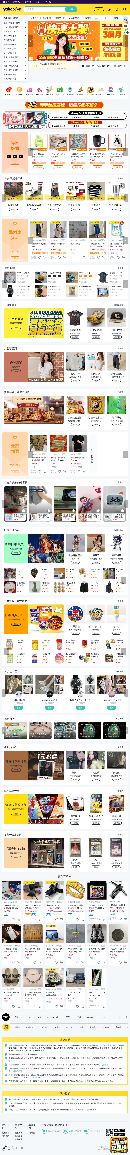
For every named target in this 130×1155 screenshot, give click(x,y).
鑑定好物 (47, 17)
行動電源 (30, 1027)
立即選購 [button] (75, 823)
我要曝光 (15, 163)
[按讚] (24, 510)
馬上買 (120, 392)
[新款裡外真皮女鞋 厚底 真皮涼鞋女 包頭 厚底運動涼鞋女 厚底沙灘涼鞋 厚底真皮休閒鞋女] (59, 689)
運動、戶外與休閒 (11, 61)
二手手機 (16, 1027)
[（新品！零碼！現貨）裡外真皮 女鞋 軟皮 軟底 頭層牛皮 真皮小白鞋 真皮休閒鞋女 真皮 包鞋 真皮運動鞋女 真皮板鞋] (59, 679)
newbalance (92, 1017)
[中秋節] (117, 115)
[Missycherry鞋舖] (49, 694)
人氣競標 (87, 17)
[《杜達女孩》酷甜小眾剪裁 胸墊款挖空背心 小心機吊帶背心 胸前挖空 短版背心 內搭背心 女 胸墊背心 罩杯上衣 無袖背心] (121, 679)
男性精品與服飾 (10, 48)
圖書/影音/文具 (10, 31)
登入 (99, 9)
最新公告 (18, 1139)
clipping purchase (44, 257)
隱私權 (107, 1149)
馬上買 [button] (75, 424)
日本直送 (34, 17)
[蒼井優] (96, 115)
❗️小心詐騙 (113, 17)
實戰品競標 (118, 304)
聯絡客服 (18, 1136)
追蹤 (18, 707)
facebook (16, 1148)
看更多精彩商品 (91, 456)
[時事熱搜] (65, 105)
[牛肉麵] (75, 124)
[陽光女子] (54, 115)
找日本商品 (118, 530)
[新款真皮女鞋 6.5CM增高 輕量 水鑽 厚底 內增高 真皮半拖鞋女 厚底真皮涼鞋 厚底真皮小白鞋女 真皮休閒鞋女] (44, 684)
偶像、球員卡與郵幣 (12, 23)
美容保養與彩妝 (10, 53)
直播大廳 (119, 718)
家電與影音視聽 (10, 74)
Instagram (21, 1148)
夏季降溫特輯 (45, 66)
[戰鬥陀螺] (117, 124)
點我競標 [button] (75, 337)
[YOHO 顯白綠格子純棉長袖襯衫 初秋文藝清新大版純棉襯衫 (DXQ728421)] (28, 679)
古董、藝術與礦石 (11, 27)
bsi (7, 1148)
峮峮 (79, 1017)
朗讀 (125, 19)
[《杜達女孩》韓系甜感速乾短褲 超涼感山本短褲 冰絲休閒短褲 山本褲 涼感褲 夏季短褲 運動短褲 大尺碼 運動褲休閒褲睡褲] (106, 684)
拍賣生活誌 (60, 17)
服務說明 (5, 1136)
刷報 (5, 1017)
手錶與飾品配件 (10, 44)
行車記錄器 (44, 1027)
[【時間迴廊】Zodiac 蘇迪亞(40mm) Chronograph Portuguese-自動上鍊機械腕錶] (90, 679)
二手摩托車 (17, 1017)
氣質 (39, 1017)
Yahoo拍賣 (12, 9)
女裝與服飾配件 (10, 36)
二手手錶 (68, 1017)
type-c (105, 1017)
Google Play (121, 1134)
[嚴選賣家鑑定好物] (78, 41)
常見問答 (18, 1133)
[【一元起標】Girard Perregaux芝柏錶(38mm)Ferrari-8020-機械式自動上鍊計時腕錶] (75, 684)
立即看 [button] (16, 328)
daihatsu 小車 (52, 1017)
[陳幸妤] (96, 124)
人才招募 (32, 1133)
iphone (117, 1017)
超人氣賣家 (74, 17)
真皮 (30, 1017)
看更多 (120, 178)
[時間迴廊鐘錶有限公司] (80, 694)
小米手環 (93, 1027)
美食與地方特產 (10, 78)
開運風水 (106, 1027)
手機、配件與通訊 (11, 70)
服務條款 (101, 1149)
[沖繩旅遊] (54, 124)
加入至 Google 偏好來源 (125, 26)
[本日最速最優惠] (119, 1145)
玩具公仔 (99, 17)
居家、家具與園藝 (11, 57)
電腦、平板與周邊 (11, 66)
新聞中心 (5, 1133)
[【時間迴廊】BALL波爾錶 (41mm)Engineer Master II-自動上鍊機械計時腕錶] (90, 689)
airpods (69, 1027)
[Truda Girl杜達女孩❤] (111, 694)
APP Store (121, 1130)
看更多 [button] (16, 371)
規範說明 (107, 1064)
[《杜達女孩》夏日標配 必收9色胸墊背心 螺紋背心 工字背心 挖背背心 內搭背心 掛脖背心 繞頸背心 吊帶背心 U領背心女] (121, 689)
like (39, 257)
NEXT (126, 198)
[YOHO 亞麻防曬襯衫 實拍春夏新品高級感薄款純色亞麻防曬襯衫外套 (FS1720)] (13, 684)
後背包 (57, 1027)
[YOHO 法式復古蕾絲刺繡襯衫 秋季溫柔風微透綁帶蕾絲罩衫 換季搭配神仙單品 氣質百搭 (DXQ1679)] (28, 689)
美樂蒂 (118, 1027)
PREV (4, 198)
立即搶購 (39, 167)
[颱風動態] (75, 115)
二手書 (80, 1027)
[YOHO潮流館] (18, 694)
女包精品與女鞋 (10, 40)
